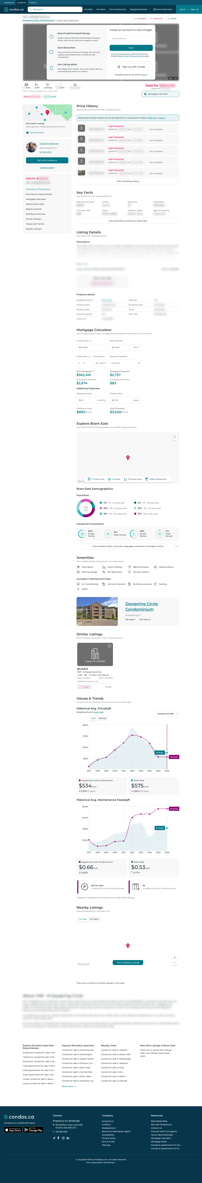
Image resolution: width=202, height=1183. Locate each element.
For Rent (101, 9)
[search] (55, 9)
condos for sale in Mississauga (116, 1059)
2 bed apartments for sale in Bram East (42, 1070)
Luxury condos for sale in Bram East (40, 1083)
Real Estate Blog (159, 1121)
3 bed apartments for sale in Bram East (42, 1074)
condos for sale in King (112, 1067)
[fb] (59, 1138)
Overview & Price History (38, 189)
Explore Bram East (35, 204)
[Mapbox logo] (83, 481)
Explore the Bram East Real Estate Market (38, 1046)
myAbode (23, 1123)
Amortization (98, 356)
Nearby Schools (33, 209)
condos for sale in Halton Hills (116, 1054)
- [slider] (149, 721)
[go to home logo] (19, 1117)
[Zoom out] (175, 962)
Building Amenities (35, 214)
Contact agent (47, 168)
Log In (182, 9)
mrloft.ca (33, 3)
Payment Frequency (118, 356)
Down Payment (116, 341)
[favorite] (109, 646)
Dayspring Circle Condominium (38, 20)
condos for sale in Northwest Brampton (82, 1050)
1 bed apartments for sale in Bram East (42, 1066)
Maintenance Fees (84, 393)
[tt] (55, 1138)
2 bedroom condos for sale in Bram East (42, 1052)
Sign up (152, 118)
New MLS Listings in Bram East (157, 1045)
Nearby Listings (33, 229)
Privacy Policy (123, 56)
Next (131, 48)
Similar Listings (33, 219)
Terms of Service (137, 56)
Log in (144, 74)
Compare (141, 18)
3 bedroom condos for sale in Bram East (42, 1061)
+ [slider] (175, 721)
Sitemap (106, 1145)
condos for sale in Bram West (76, 1076)
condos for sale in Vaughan (114, 1063)
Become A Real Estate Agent (116, 1131)
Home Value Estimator (162, 1135)
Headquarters (109, 1128)
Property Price (84, 341)
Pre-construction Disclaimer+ (101, 1162)
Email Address (117, 38)
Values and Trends (35, 224)
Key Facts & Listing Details (39, 194)
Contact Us (156, 1128)
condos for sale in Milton (113, 1076)
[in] (64, 1138)
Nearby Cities (108, 1045)
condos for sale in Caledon (114, 1050)
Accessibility (108, 1135)
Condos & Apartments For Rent (166, 1148)
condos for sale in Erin (112, 1072)
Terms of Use (108, 1141)
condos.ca (21, 3)
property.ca (9, 3)
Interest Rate (83, 356)
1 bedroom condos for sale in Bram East (42, 1057)
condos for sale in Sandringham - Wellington (84, 1054)
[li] (68, 1138)
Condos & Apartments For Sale (166, 1145)
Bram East (62, 20)
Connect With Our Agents (164, 1131)
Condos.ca (9, 1123)
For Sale (88, 9)
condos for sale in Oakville (114, 1081)
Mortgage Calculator (36, 199)
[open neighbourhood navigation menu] (149, 9)
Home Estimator (164, 9)
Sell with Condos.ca (47, 160)
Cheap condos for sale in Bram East (40, 1079)
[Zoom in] (175, 957)
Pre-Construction (117, 9)
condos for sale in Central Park (77, 1072)
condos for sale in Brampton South (79, 1081)
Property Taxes (116, 393)
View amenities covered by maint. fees (128, 221)
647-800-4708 (45, 152)
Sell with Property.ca (161, 1124)
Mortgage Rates (159, 1141)
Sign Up (195, 9)
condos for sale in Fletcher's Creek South (82, 1063)
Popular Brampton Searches (78, 1045)
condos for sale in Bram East (76, 1067)
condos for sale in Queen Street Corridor (82, 1059)
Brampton (74, 20)
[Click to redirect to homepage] (13, 9)
